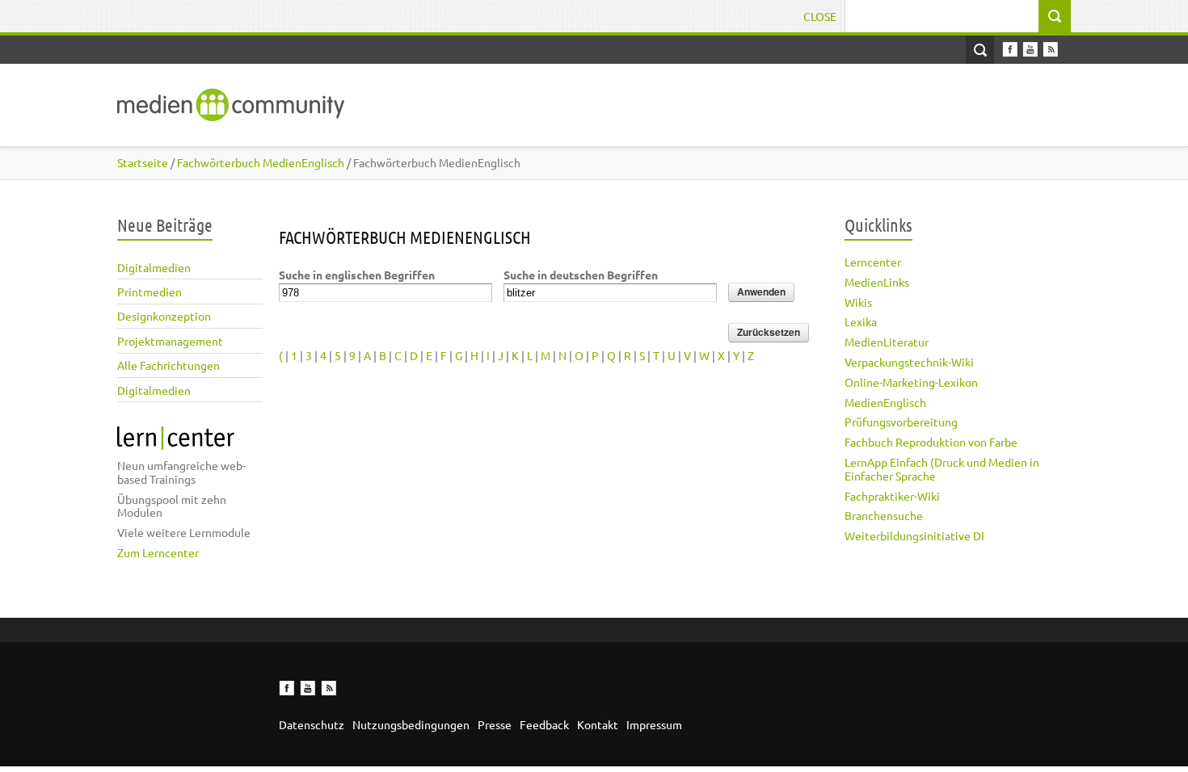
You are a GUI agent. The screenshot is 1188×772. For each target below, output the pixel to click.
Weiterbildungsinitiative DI (914, 535)
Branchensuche (884, 515)
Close (819, 16)
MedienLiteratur (887, 341)
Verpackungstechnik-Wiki (909, 362)
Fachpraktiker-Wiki (892, 496)
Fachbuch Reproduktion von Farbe (931, 441)
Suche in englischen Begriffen (357, 274)
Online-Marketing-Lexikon (911, 382)
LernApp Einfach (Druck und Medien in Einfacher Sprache (942, 469)
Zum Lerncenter (158, 552)
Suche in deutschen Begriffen (580, 274)
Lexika (861, 321)
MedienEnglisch (885, 402)
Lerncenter (873, 261)
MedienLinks (877, 282)
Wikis (858, 302)
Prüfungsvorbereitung (901, 421)
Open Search (980, 50)
